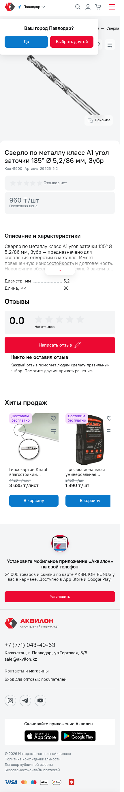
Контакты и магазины (27, 671)
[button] (110, 44)
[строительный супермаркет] (10, 7)
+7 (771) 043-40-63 (30, 645)
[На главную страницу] (33, 623)
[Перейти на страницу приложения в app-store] (41, 736)
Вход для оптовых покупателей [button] (36, 679)
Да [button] (26, 41)
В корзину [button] (32, 500)
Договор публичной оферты (29, 765)
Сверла (112, 28)
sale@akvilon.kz (21, 659)
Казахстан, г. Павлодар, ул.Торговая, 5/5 (46, 653)
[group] (27, 183)
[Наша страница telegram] (25, 700)
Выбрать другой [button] (72, 41)
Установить (60, 596)
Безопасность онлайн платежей (32, 770)
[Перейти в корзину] (98, 7)
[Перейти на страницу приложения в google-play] (78, 736)
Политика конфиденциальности (33, 759)
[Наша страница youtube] (40, 700)
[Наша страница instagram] (10, 700)
